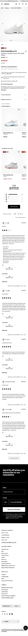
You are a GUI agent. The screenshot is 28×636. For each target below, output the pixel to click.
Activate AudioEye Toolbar (7, 597)
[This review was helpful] (21, 286)
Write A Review (14, 206)
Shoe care (3, 559)
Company (3, 574)
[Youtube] (9, 614)
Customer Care (5, 549)
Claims (3, 557)
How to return (4, 553)
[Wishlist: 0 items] (22, 4)
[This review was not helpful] (24, 286)
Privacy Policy (4, 589)
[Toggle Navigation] (2, 4)
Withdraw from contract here (8, 565)
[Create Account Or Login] (19, 4)
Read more (11, 243)
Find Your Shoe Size (6, 563)
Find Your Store (5, 555)
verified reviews (12, 1)
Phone (5, 498)
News (2, 578)
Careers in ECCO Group (6, 580)
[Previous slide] (2, 23)
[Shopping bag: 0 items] (26, 4)
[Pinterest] (12, 614)
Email (4, 487)
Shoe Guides (4, 561)
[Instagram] (5, 614)
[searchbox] (8, 214)
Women (7, 8)
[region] (14, 194)
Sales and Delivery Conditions (8, 595)
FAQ (2, 551)
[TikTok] (7, 614)
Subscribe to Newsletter (14, 509)
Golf (2, 8)
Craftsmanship (4, 576)
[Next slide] (24, 23)
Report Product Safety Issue (7, 567)
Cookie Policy (4, 591)
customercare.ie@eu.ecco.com (8, 542)
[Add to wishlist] (26, 51)
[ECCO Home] (7, 4)
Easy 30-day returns (8, 84)
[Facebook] (2, 614)
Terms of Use (4, 593)
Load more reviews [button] (14, 458)
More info (9, 73)
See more (4, 281)
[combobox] (20, 217)
